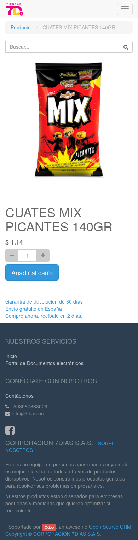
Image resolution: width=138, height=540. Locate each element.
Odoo (49, 527)
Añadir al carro (32, 272)
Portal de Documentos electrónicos (44, 363)
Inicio (11, 356)
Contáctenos (19, 395)
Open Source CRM (110, 526)
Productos (22, 27)
